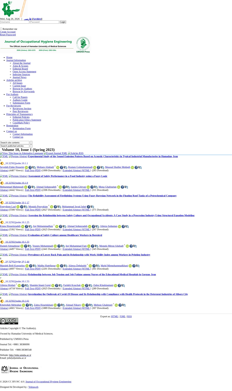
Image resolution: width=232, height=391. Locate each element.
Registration (12, 125)
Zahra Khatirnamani (103, 285)
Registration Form (22, 128)
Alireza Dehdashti (77, 265)
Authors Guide (20, 100)
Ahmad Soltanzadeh (46, 186)
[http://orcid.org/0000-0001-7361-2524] (90, 265)
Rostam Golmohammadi (80, 167)
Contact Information (23, 134)
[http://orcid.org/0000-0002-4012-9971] (116, 305)
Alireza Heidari (7, 285)
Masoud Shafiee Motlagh (117, 167)
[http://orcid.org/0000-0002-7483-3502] (119, 226)
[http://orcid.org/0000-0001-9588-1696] (132, 167)
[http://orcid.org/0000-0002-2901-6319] (23, 305)
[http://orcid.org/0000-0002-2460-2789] (56, 226)
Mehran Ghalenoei (103, 305)
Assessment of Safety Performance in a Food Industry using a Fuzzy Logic (67, 176)
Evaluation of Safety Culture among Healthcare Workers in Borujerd (65, 235)
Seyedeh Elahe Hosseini (12, 167)
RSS (129, 316)
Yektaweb (33, 387)
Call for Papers (20, 97)
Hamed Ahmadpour (10, 246)
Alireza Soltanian (108, 226)
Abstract (4, 170)
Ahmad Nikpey (73, 305)
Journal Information (16, 60)
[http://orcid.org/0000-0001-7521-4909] (55, 246)
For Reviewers (13, 105)
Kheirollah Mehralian (10, 305)
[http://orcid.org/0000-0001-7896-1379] (57, 167)
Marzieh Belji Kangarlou (12, 265)
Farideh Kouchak (72, 285)
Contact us (11, 131)
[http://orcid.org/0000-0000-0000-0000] (22, 246)
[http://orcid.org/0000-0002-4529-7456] (118, 187)
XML (122, 316)
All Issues (17, 83)
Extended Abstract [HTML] (77, 170)
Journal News (19, 77)
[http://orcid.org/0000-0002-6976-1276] (60, 187)
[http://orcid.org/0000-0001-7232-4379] (22, 226)
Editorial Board (20, 68)
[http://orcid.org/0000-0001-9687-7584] (83, 305)
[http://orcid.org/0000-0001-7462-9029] (26, 167)
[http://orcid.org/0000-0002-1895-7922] (57, 265)
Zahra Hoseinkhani (43, 305)
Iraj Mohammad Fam (76, 246)
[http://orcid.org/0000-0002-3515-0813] (88, 187)
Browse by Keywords (24, 91)
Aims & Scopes (20, 66)
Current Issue (19, 85)
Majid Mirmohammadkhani (114, 265)
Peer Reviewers (20, 111)
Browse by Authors (22, 88)
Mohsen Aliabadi (45, 167)
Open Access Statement (24, 71)
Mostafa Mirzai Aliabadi (111, 246)
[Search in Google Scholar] (30, 167)
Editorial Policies (21, 117)
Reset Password (8, 34)
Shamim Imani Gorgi (40, 285)
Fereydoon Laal (8, 206)
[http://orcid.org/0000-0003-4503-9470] (52, 285)
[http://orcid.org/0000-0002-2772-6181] (55, 305)
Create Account (7, 31)
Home (9, 57)
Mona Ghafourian (107, 186)
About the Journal (21, 63)
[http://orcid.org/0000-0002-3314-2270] (94, 167)
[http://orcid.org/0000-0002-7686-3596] (25, 187)
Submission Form (21, 102)
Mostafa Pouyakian (38, 206)
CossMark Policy (21, 122)
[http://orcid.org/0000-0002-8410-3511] (18, 206)
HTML (114, 316)
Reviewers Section (22, 108)
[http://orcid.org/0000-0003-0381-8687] (115, 285)
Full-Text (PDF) (33, 170)
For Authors (12, 94)
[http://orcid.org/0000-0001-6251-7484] (130, 265)
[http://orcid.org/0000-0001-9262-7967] (19, 285)
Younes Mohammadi (42, 246)
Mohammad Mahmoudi (12, 186)
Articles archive (14, 80)
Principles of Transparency (19, 114)
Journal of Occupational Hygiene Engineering (48, 381)
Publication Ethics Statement (27, 120)
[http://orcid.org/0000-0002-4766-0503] (51, 206)
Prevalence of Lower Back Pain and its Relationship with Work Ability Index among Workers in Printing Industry (89, 254)
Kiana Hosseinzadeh (10, 226)
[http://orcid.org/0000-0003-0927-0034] (27, 265)
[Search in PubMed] (34, 167)
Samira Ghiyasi (78, 186)
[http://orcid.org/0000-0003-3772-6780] (127, 246)
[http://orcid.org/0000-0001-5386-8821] (82, 285)
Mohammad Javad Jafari (74, 206)
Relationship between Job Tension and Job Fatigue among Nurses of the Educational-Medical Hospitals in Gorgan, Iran (92, 274)
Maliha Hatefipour (46, 265)
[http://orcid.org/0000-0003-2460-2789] (88, 246)
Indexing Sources (21, 74)
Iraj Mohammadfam (43, 226)
